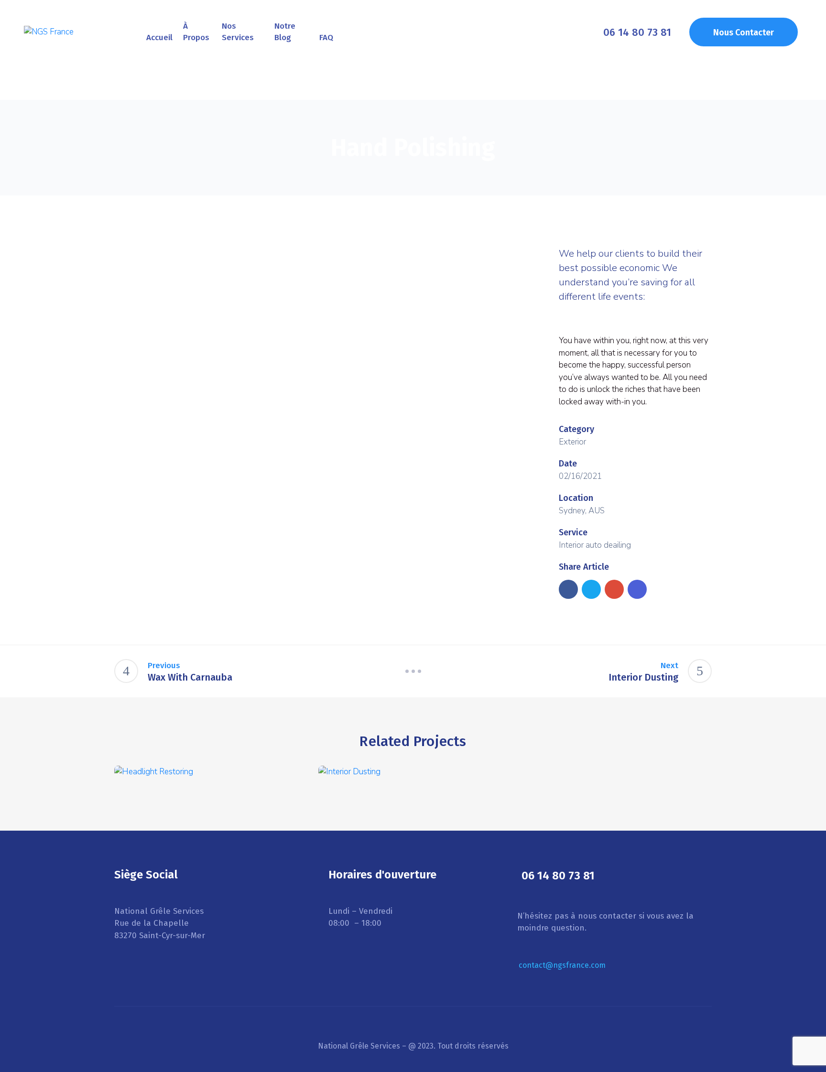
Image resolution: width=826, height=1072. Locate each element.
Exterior (572, 441)
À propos (196, 32)
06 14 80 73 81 (637, 31)
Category (576, 429)
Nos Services (238, 32)
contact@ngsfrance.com (562, 965)
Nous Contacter (743, 32)
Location (576, 498)
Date (568, 463)
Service (573, 532)
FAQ (326, 37)
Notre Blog (284, 32)
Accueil (159, 37)
